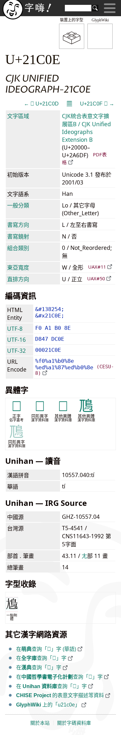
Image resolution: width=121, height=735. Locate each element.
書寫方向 (18, 224)
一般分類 (18, 205)
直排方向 (18, 279)
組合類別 (18, 248)
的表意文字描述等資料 (60, 695)
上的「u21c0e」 (48, 704)
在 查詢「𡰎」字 (51, 686)
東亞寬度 (18, 267)
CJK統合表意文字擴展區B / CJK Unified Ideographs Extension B (86, 127)
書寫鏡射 (18, 236)
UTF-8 (15, 328)
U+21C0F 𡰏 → (97, 103)
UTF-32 (16, 350)
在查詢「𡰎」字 (41, 658)
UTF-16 (16, 339)
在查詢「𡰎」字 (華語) (46, 649)
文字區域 (18, 116)
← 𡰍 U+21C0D (41, 103)
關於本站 (40, 723)
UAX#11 (97, 266)
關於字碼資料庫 (74, 723)
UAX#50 (96, 278)
